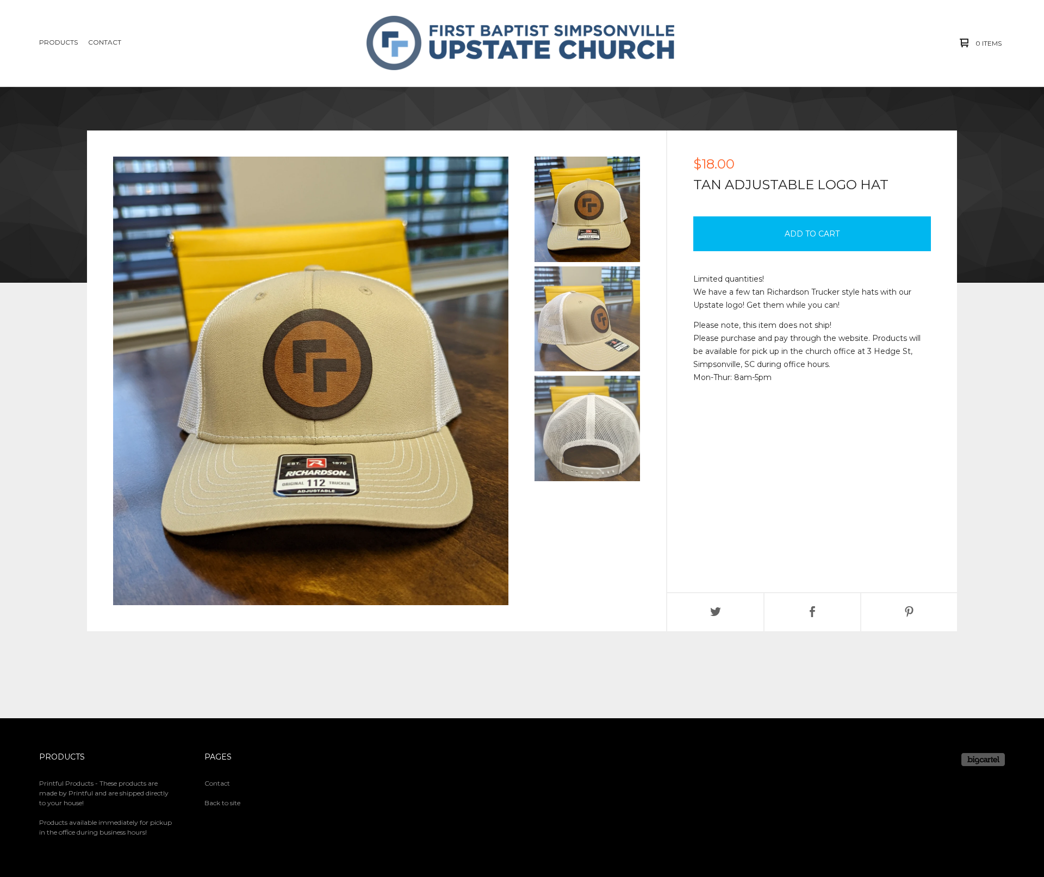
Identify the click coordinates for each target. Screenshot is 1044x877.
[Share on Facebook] (812, 612)
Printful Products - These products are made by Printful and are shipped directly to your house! (104, 793)
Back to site (222, 803)
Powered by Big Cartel (983, 759)
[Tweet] (715, 612)
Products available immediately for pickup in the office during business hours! (105, 827)
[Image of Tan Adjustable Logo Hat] (587, 209)
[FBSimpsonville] (520, 43)
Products (58, 42)
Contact (104, 42)
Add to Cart (812, 234)
